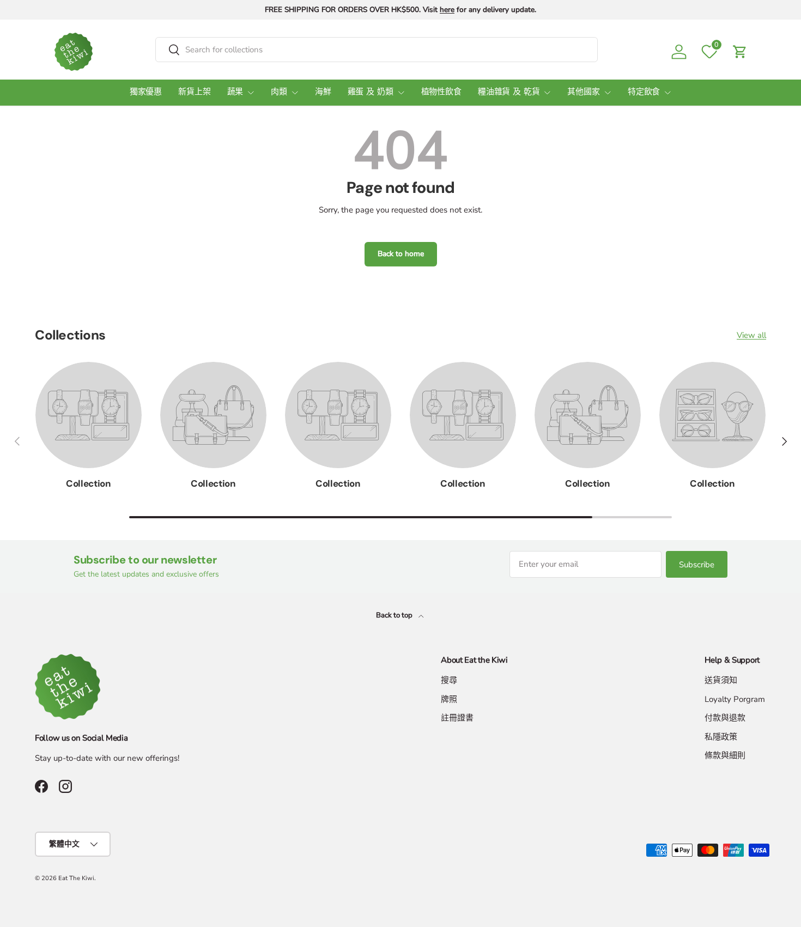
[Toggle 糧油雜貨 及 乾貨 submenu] (547, 92)
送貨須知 (721, 680)
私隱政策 (721, 736)
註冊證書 (457, 717)
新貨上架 (194, 92)
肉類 (279, 92)
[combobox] (376, 50)
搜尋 (449, 680)
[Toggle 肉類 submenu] (294, 92)
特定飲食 (644, 92)
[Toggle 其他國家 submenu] (607, 92)
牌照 (449, 699)
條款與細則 (725, 755)
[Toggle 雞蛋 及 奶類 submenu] (401, 92)
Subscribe (696, 564)
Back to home (401, 254)
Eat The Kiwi (76, 878)
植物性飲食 (441, 92)
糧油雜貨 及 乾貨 (509, 92)
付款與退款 (725, 717)
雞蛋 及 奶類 (370, 92)
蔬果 (235, 92)
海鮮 (323, 92)
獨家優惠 (146, 92)
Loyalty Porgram (735, 699)
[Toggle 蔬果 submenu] (250, 92)
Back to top (395, 615)
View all (751, 335)
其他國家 (583, 92)
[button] (740, 52)
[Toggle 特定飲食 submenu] (667, 92)
